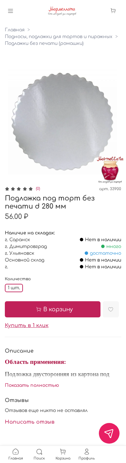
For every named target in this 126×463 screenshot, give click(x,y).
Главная (15, 29)
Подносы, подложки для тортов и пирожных (58, 36)
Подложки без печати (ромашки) (44, 43)
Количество (18, 279)
